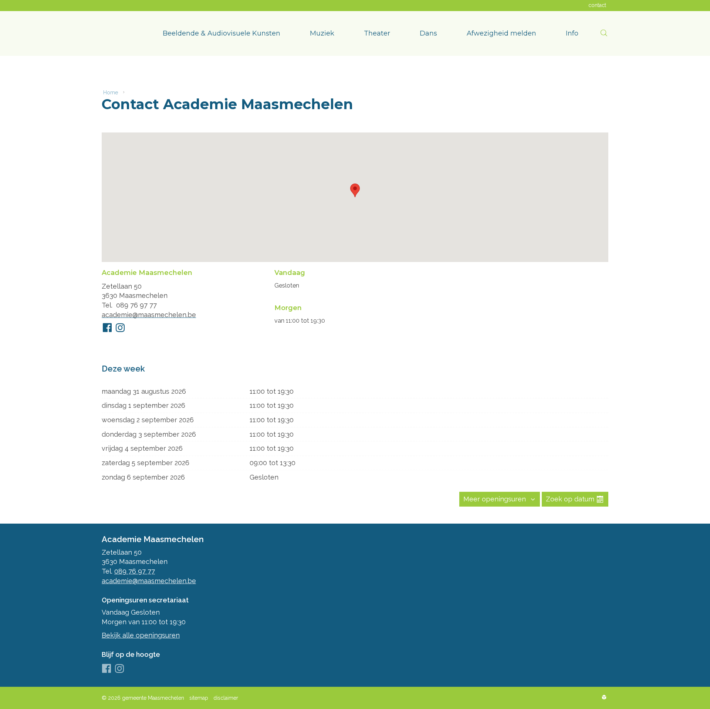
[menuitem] (221, 33)
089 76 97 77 (136, 305)
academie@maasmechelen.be (149, 315)
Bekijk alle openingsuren (141, 635)
